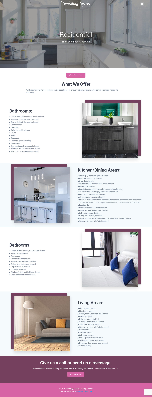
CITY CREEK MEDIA (84, 391)
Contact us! (77, 374)
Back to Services (76, 75)
